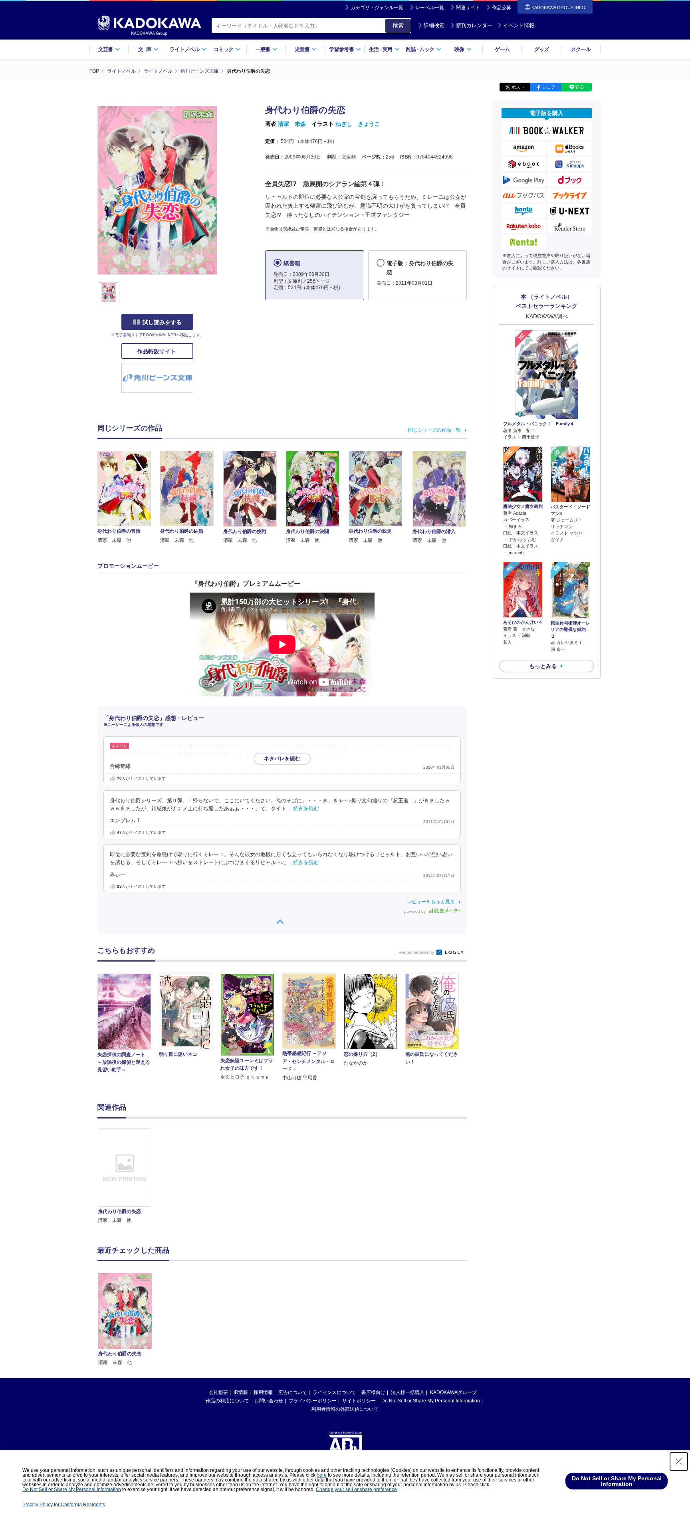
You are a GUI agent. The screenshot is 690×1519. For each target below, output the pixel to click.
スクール (581, 49)
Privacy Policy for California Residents (63, 1504)
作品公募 (501, 7)
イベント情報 (518, 25)
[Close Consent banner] (679, 1461)
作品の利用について (227, 1401)
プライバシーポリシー (313, 1401)
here (322, 1475)
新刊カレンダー (474, 25)
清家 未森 (292, 124)
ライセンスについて (334, 1392)
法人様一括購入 (407, 1392)
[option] (129, 1176)
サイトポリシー (359, 1401)
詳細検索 (434, 25)
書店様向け (373, 1392)
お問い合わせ (268, 1401)
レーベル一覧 (429, 7)
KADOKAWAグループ (453, 1392)
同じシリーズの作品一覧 (434, 430)
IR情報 (241, 1392)
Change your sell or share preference (356, 1489)
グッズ (541, 49)
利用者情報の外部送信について (345, 1409)
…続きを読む (323, 755)
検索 (398, 25)
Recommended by (417, 952)
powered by (415, 911)
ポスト (518, 87)
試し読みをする (162, 322)
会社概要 (218, 1392)
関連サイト (468, 7)
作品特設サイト (157, 351)
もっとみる (543, 666)
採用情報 (263, 1392)
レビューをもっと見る (431, 901)
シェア (548, 87)
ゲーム (502, 49)
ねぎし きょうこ (357, 124)
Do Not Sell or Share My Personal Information (430, 1400)
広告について (292, 1392)
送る (579, 87)
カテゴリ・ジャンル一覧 (377, 7)
